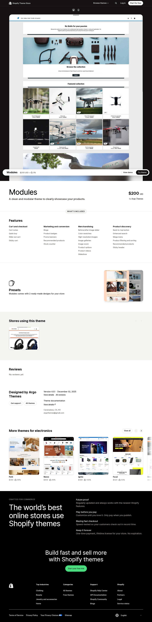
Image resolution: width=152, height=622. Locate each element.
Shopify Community (98, 599)
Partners (121, 595)
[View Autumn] (116, 285)
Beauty (39, 595)
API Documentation (98, 595)
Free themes (68, 595)
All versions (61, 395)
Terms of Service (16, 615)
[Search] (116, 3)
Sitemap (68, 615)
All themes (30, 403)
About (120, 590)
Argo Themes (137, 199)
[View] (24, 338)
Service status (123, 603)
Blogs (92, 603)
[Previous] (136, 321)
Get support (16, 403)
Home (38, 603)
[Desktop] (73, 10)
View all (127, 431)
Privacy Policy (32, 615)
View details (49, 395)
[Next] (141, 321)
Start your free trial (76, 568)
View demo (128, 172)
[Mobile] (78, 10)
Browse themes (100, 3)
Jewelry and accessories (46, 599)
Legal (119, 599)
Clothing (39, 590)
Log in (123, 3)
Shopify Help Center (98, 590)
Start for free (135, 3)
